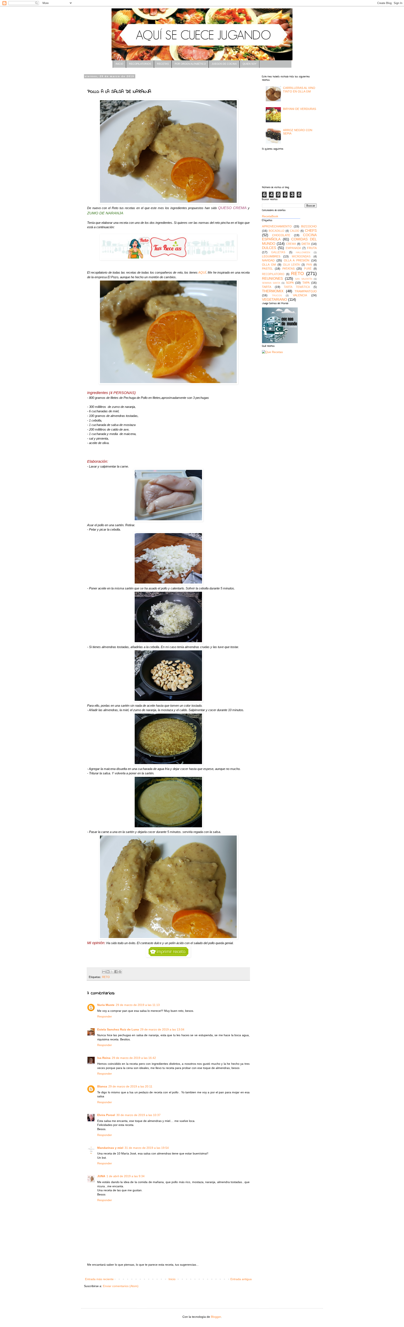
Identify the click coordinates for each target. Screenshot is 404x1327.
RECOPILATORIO (273, 274)
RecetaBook (270, 216)
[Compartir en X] (112, 972)
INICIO (119, 63)
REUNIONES (272, 279)
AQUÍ (202, 272)
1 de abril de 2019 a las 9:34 (125, 1176)
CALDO (294, 230)
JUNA (101, 1176)
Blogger (216, 1316)
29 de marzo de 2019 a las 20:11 (130, 1086)
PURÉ (308, 268)
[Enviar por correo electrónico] (104, 972)
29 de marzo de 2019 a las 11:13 (138, 1005)
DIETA (306, 243)
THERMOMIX (272, 291)
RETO (106, 977)
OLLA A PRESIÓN (297, 260)
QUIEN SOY (249, 63)
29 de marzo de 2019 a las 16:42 (134, 1057)
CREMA (291, 243)
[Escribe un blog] (108, 972)
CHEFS (311, 231)
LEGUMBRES (271, 256)
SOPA (290, 282)
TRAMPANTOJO (306, 291)
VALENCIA (300, 295)
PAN (309, 264)
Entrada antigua (241, 1279)
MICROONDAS (301, 256)
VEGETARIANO (274, 300)
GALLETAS (278, 252)
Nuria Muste (105, 1005)
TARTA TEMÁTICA (297, 287)
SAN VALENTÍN (303, 279)
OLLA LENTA (291, 264)
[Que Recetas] (272, 352)
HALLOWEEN (303, 252)
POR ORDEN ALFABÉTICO (190, 63)
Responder (104, 1016)
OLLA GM (269, 264)
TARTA (266, 287)
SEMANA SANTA (271, 283)
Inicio (172, 1279)
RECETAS (163, 63)
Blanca (102, 1086)
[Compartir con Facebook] (116, 972)
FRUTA (312, 248)
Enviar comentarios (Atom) (120, 1286)
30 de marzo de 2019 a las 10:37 (138, 1115)
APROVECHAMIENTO (277, 226)
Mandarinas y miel (110, 1147)
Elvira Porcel (106, 1115)
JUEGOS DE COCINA (224, 63)
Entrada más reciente (99, 1279)
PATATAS (288, 268)
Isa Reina (103, 1057)
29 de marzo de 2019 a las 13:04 (162, 1029)
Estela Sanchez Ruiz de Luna (118, 1029)
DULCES (269, 248)
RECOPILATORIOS (140, 63)
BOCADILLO (276, 230)
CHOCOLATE (281, 235)
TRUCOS (277, 295)
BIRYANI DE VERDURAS (299, 109)
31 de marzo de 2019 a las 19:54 (147, 1147)
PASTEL (267, 268)
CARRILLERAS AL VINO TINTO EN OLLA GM (299, 89)
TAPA (306, 282)
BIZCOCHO (309, 226)
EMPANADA (293, 248)
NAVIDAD (268, 260)
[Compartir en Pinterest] (120, 972)
